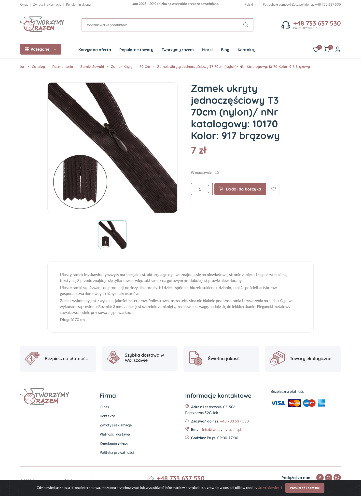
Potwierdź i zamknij (305, 488)
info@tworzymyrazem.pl (221, 429)
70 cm (144, 66)
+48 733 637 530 (328, 4)
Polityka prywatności (117, 452)
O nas (24, 4)
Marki (207, 49)
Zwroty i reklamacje (47, 4)
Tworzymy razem (178, 49)
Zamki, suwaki (92, 66)
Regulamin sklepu (78, 4)
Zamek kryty (121, 66)
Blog (225, 49)
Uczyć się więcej (270, 487)
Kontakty (246, 49)
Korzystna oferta (94, 49)
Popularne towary (136, 49)
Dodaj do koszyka (243, 189)
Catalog (38, 66)
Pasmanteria (62, 66)
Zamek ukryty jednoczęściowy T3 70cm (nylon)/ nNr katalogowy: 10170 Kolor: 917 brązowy (233, 66)
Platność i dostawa (115, 434)
